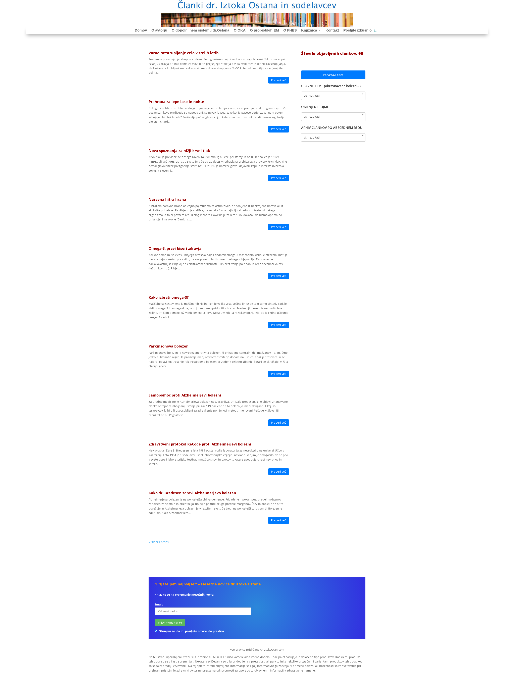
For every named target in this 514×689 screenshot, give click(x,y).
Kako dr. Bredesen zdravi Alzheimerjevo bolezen (192, 492)
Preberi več (278, 80)
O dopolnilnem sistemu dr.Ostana (200, 30)
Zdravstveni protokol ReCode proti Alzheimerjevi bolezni (200, 444)
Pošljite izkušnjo (357, 30)
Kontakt (332, 30)
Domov (141, 30)
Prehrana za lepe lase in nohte (176, 101)
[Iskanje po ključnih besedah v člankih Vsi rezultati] (333, 116)
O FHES (290, 30)
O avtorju (159, 30)
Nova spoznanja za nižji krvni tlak (179, 150)
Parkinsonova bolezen (169, 346)
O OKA (240, 30)
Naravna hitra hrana (167, 199)
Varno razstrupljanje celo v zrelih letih (184, 52)
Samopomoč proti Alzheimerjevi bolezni (185, 395)
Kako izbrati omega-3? (169, 297)
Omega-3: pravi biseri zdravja (175, 248)
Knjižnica (309, 30)
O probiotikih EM (264, 30)
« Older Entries (159, 542)
